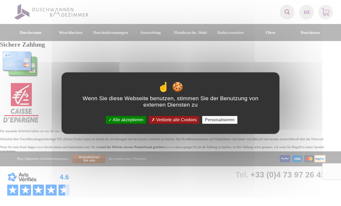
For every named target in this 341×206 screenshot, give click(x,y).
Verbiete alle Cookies (176, 120)
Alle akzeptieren (127, 120)
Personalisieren (220, 120)
